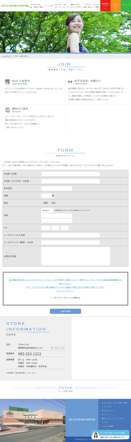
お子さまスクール (58, 5)
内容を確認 (65, 311)
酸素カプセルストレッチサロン (75, 5)
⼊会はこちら (115, 4)
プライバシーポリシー (65, 290)
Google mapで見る (58, 348)
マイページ (126, 5)
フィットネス (49, 6)
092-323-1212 (29, 354)
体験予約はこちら (105, 4)
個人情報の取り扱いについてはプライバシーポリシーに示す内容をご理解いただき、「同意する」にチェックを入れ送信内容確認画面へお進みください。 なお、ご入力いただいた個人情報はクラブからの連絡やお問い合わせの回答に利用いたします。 (65, 283)
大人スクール (65, 5)
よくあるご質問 (96, 5)
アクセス (105, 422)
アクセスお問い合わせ (88, 5)
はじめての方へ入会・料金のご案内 (36, 5)
